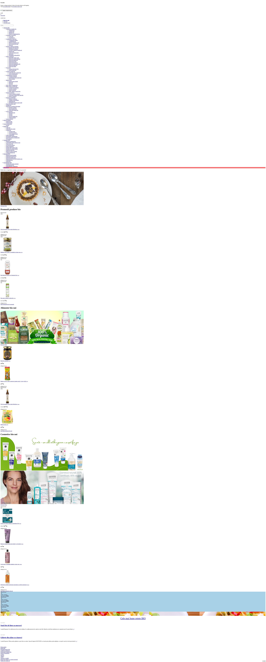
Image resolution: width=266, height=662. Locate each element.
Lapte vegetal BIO (10, 135)
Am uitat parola (6, 22)
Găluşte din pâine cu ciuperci (11, 637)
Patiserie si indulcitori (10, 97)
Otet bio (10, 114)
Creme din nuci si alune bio (15, 72)
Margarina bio (12, 112)
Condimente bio (12, 41)
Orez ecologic (12, 79)
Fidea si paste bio (10, 56)
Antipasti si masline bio (11, 29)
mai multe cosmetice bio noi (7, 591)
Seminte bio (8, 105)
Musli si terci (9, 80)
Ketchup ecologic (13, 107)
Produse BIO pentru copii (11, 147)
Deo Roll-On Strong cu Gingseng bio (10, 275)
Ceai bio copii (12, 131)
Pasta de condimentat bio (14, 34)
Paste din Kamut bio (13, 62)
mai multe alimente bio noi (6, 431)
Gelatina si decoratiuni (14, 100)
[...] (73, 629)
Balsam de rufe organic (11, 155)
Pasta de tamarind (5, 360)
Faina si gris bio (12, 90)
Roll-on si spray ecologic (11, 151)
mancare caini (9, 121)
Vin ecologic (9, 139)
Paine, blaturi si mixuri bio (14, 91)
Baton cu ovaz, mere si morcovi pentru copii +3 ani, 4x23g (14, 381)
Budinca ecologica (13, 99)
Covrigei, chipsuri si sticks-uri (15, 50)
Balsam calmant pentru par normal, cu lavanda (12, 543)
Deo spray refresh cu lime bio (8, 298)
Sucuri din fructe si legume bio (12, 137)
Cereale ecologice (13, 89)
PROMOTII (6, 167)
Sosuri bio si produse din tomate (13, 106)
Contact (2, 654)
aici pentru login (6, 6)
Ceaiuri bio (8, 130)
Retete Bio (3, 648)
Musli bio (11, 82)
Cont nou (5, 21)
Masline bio (11, 32)
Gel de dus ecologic (10, 145)
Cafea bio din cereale (10, 129)
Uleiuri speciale (12, 117)
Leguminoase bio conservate (15, 77)
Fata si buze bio (9, 144)
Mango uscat (4, 424)
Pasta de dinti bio (10, 146)
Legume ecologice (13, 76)
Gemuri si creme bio (10, 71)
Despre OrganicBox (5, 653)
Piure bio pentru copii (11, 104)
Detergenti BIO (6, 154)
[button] (3, 206)
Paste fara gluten (12, 66)
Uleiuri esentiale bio (10, 152)
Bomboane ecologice (13, 49)
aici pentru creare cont (17, 6)
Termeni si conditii (5, 658)
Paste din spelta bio (13, 65)
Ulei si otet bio (9, 111)
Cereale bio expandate (14, 87)
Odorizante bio (9, 160)
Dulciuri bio (11, 51)
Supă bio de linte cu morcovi (11, 625)
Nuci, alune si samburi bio (12, 85)
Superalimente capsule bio (12, 166)
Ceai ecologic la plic (13, 134)
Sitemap (2, 655)
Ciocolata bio (12, 37)
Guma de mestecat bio (14, 52)
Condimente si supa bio (11, 39)
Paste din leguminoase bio (14, 64)
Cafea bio (8, 127)
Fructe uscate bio (12, 70)
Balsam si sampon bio (11, 141)
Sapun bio (8, 161)
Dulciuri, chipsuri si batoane (12, 46)
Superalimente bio (10, 165)
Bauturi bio (5, 126)
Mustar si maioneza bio (14, 42)
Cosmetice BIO (6, 140)
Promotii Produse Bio (5, 649)
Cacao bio (11, 36)
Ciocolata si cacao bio (11, 35)
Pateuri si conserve (10, 92)
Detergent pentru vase (11, 157)
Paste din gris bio (12, 61)
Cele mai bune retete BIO (133, 618)
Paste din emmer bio (13, 60)
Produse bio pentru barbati (12, 149)
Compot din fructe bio (13, 69)
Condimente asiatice (13, 40)
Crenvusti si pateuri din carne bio (16, 95)
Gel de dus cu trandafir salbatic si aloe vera (11, 564)
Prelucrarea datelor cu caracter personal (9, 659)
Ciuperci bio (11, 31)
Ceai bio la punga (13, 132)
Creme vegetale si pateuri (14, 94)
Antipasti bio (11, 30)
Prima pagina (3, 647)
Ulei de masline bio (13, 116)
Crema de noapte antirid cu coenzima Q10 (11, 523)
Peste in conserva (12, 96)
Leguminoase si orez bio (11, 75)
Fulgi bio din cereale (13, 81)
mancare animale (7, 120)
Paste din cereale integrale (14, 59)
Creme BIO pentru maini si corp (13, 142)
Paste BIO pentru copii (14, 57)
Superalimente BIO (7, 162)
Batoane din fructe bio (14, 47)
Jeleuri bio (11, 54)
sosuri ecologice (9, 119)
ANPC (2, 657)
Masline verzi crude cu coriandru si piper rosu (12, 252)
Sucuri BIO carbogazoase (11, 136)
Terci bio (11, 84)
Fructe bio (8, 67)
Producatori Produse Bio (6, 652)
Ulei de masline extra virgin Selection (10, 229)
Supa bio (11, 45)
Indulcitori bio (12, 101)
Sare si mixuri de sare (13, 44)
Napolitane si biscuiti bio (14, 55)
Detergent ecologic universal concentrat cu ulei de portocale (15, 584)
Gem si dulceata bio (13, 74)
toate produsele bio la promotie (7, 304)
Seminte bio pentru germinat (12, 163)
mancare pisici (9, 122)
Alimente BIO (6, 27)
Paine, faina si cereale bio (11, 86)
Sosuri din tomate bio (13, 110)
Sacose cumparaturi (7, 124)
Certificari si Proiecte (5, 650)
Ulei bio (10, 115)
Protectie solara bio (10, 150)
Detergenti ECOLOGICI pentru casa (14, 158)
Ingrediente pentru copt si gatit (15, 102)
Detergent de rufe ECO (11, 156)
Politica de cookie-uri (5, 660)
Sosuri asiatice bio (13, 109)
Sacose (7, 125)
